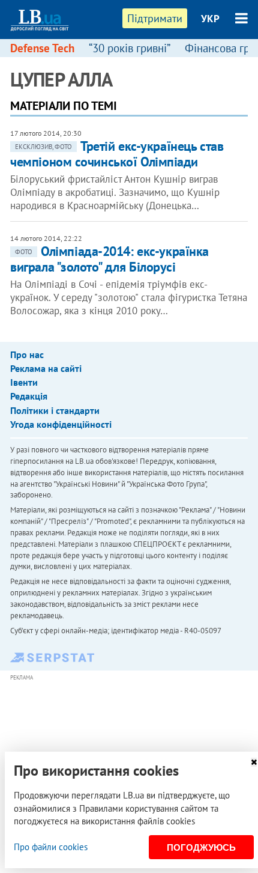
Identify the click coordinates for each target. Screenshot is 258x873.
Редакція (28, 396)
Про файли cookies (51, 847)
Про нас (27, 354)
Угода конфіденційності (61, 424)
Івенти (24, 382)
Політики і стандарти (55, 410)
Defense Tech (42, 48)
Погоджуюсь (201, 847)
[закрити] (254, 762)
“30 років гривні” (129, 48)
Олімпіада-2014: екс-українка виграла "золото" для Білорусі (109, 259)
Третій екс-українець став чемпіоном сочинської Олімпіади (116, 153)
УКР (210, 18)
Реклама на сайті (46, 368)
